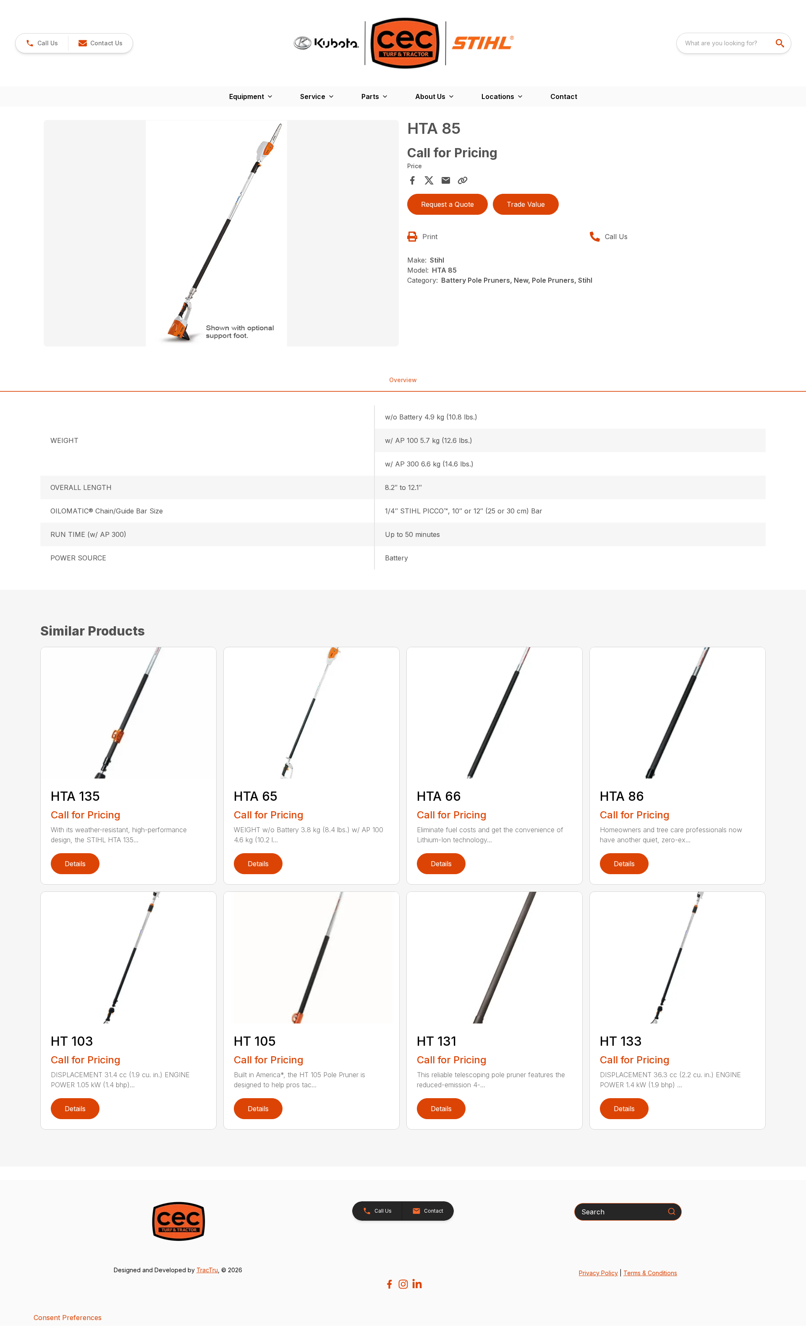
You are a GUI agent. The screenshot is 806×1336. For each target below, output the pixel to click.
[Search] (671, 1211)
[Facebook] (389, 1284)
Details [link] (75, 863)
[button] (42, 43)
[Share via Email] (446, 180)
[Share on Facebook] (412, 180)
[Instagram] (403, 1284)
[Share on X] (429, 180)
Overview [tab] (403, 379)
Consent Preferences (68, 1317)
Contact (563, 96)
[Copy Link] (463, 180)
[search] (781, 43)
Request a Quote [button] (447, 204)
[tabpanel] (221, 234)
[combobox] (734, 43)
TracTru (207, 1269)
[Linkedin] (417, 1284)
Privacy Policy (598, 1272)
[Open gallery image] (221, 233)
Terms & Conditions (650, 1272)
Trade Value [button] (526, 204)
